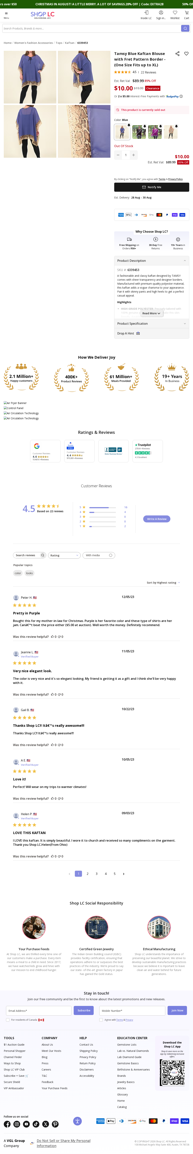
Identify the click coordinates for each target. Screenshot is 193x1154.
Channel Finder (13, 1057)
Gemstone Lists (126, 1044)
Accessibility (87, 1076)
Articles (121, 1088)
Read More (149, 313)
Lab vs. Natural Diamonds (133, 1051)
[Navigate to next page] (123, 874)
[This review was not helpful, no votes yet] (59, 637)
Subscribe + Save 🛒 (16, 1076)
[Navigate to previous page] (69, 874)
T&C (44, 1076)
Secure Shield (12, 1082)
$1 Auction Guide (14, 1044)
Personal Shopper (14, 1051)
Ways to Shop (12, 1063)
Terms (119, 1019)
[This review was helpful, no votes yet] (52, 637)
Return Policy (88, 1063)
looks (29, 573)
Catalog (122, 1107)
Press (45, 1063)
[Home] (49, 15)
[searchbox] (26, 555)
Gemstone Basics (128, 1063)
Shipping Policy (89, 1051)
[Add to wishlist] (186, 53)
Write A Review (156, 519)
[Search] (185, 28)
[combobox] (92, 28)
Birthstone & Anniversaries (133, 1069)
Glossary (122, 1094)
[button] (181, 96)
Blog (44, 1057)
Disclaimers (87, 1069)
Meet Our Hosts (51, 1051)
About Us (47, 1044)
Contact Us (86, 1044)
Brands (121, 1076)
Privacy (129, 1019)
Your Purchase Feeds (54, 1088)
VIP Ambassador (14, 1088)
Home (121, 1100)
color (18, 573)
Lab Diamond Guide (129, 1057)
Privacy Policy (88, 1057)
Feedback (47, 1082)
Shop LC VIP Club (14, 1069)
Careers (46, 1069)
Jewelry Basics (126, 1082)
